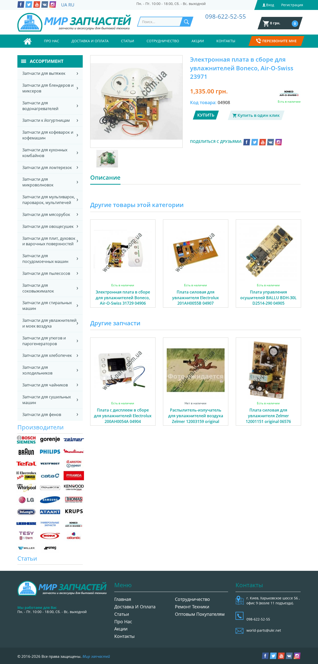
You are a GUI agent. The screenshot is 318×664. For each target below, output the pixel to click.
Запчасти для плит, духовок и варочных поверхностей (48, 241)
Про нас (51, 41)
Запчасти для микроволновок (37, 182)
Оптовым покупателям (200, 614)
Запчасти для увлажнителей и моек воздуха (49, 323)
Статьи (127, 41)
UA (64, 5)
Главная (122, 599)
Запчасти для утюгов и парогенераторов (44, 340)
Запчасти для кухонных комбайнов (44, 152)
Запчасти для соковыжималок (38, 288)
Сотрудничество (163, 41)
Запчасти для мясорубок (46, 214)
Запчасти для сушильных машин (46, 399)
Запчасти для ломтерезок (47, 167)
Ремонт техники (192, 607)
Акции (198, 41)
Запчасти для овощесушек (48, 226)
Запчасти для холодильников (37, 370)
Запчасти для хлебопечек (47, 355)
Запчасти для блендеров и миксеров (48, 88)
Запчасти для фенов (41, 414)
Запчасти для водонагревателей (40, 105)
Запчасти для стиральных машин (47, 305)
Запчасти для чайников (45, 385)
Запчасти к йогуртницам (46, 120)
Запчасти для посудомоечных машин (45, 258)
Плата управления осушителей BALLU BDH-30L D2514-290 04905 (268, 297)
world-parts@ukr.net (263, 630)
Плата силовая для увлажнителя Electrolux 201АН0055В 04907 (195, 297)
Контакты (225, 41)
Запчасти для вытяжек (43, 73)
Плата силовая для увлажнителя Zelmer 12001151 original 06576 (268, 415)
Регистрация (292, 4)
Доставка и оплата (90, 41)
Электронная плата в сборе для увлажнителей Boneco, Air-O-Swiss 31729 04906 (123, 297)
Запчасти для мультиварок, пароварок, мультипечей (48, 199)
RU (71, 5)
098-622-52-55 (225, 16)
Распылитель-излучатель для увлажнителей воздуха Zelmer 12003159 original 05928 (195, 418)
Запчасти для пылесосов (46, 273)
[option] (122, 269)
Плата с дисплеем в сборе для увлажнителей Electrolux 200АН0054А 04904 (123, 415)
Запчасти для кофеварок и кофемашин (47, 135)
